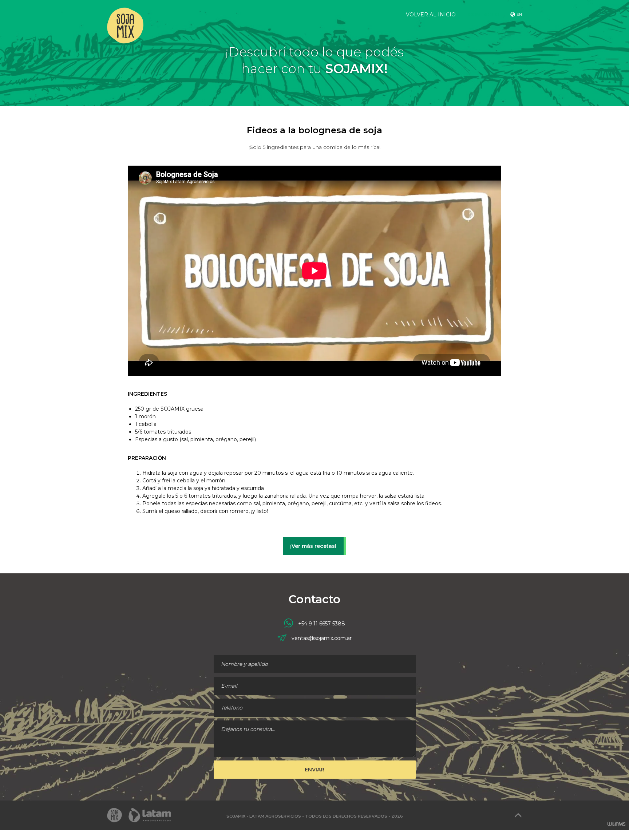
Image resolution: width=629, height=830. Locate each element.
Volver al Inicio (431, 14)
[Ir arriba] (518, 815)
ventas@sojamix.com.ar (322, 638)
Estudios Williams (616, 824)
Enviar (314, 769)
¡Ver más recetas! (313, 546)
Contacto (483, 14)
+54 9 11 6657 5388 (321, 623)
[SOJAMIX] (124, 22)
